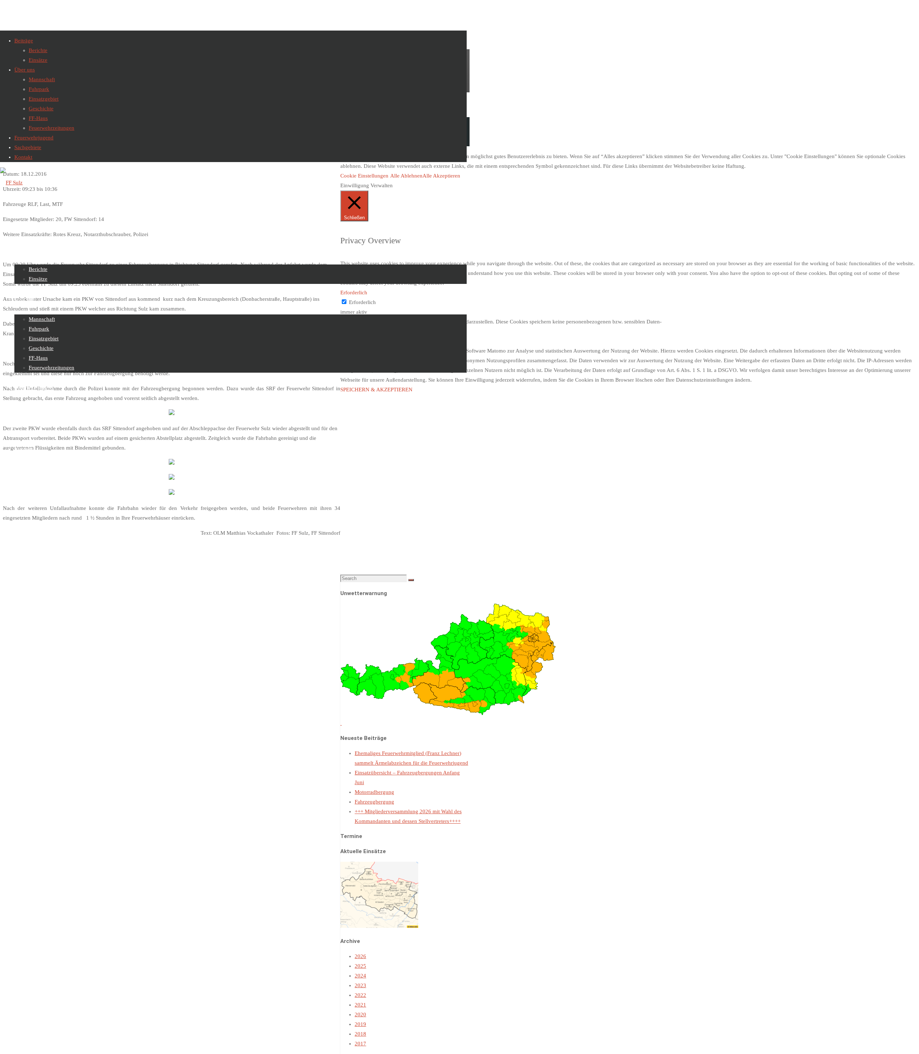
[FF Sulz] (11, 182)
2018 (360, 1034)
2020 (360, 1014)
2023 (360, 985)
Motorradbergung (374, 792)
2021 (360, 1005)
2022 (360, 995)
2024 (360, 976)
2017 (360, 1043)
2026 (360, 956)
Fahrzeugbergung (374, 802)
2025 (360, 966)
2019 (360, 1024)
